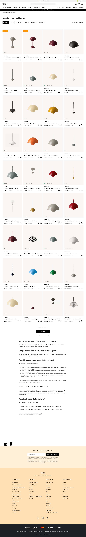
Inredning (15, 7)
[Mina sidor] (75, 3)
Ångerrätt (14, 512)
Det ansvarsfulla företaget (68, 487)
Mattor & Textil (37, 7)
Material (33, 22)
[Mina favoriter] (78, 3)
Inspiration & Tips (49, 482)
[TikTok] (47, 517)
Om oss (64, 482)
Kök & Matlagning (23, 7)
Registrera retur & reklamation (18, 487)
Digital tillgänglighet (16, 510)
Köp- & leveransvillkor (17, 498)
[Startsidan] (5, 4)
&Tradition (10, 12)
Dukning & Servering (7, 7)
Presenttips (48, 503)
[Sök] (32, 4)
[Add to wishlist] (18, 60)
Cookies (14, 503)
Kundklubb (14, 489)
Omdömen (65, 484)
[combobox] (80, 1)
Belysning (30, 7)
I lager (12, 22)
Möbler (43, 7)
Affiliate (64, 491)
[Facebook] (39, 517)
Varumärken (68, 7)
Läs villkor (43, 462)
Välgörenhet (65, 496)
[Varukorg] (81, 3)
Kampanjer (75, 7)
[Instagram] (43, 517)
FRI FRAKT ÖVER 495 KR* (44, 0)
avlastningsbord (57, 406)
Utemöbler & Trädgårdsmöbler (35, 496)
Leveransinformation (16, 494)
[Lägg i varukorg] (20, 60)
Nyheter (59, 7)
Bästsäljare (48, 496)
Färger (26, 22)
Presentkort (31, 498)
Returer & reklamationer (17, 484)
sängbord (54, 409)
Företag (14, 508)
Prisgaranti (14, 505)
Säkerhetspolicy (15, 501)
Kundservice (15, 482)
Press (64, 494)
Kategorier (18, 22)
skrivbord (60, 409)
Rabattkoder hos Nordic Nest (52, 512)
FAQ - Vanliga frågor (16, 491)
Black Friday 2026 (50, 508)
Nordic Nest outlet (66, 498)
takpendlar (32, 346)
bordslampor (24, 346)
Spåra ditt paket (15, 496)
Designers (41, 22)
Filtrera (6, 22)
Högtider (48, 498)
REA (47, 491)
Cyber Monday (49, 510)
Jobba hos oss (66, 489)
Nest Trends (48, 505)
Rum (63, 7)
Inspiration (81, 7)
